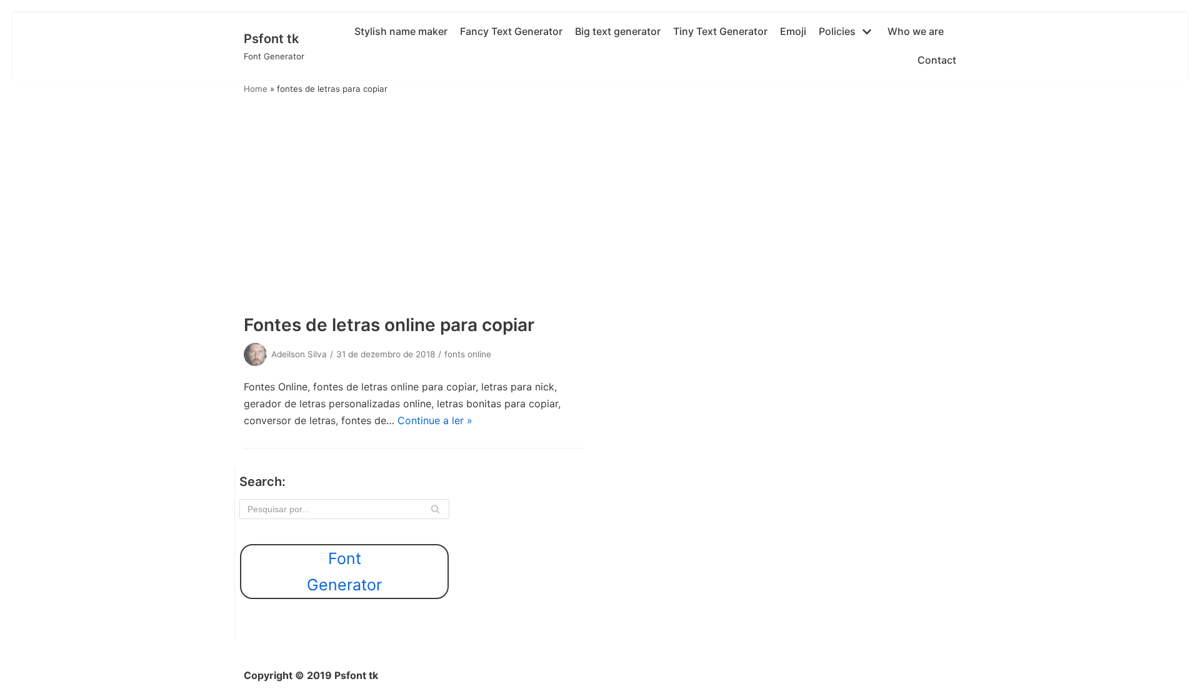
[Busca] (435, 509)
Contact (937, 60)
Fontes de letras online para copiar (389, 324)
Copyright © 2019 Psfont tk (311, 675)
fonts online (467, 354)
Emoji (793, 31)
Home (256, 89)
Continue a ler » (435, 420)
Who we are (916, 31)
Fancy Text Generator (511, 31)
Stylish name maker (401, 31)
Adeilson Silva (299, 354)
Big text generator (618, 31)
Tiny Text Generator (720, 31)
